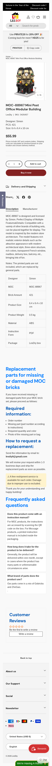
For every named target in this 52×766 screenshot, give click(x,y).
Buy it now (26, 173)
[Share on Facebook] (23, 197)
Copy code (34, 48)
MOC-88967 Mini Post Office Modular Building (24, 58)
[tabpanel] (26, 280)
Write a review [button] (26, 634)
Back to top (26, 658)
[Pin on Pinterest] (29, 197)
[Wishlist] (33, 17)
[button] (38, 17)
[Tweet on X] (18, 197)
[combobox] (26, 26)
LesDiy (9, 114)
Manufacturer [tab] (30, 209)
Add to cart (35, 164)
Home (8, 56)
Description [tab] (12, 209)
